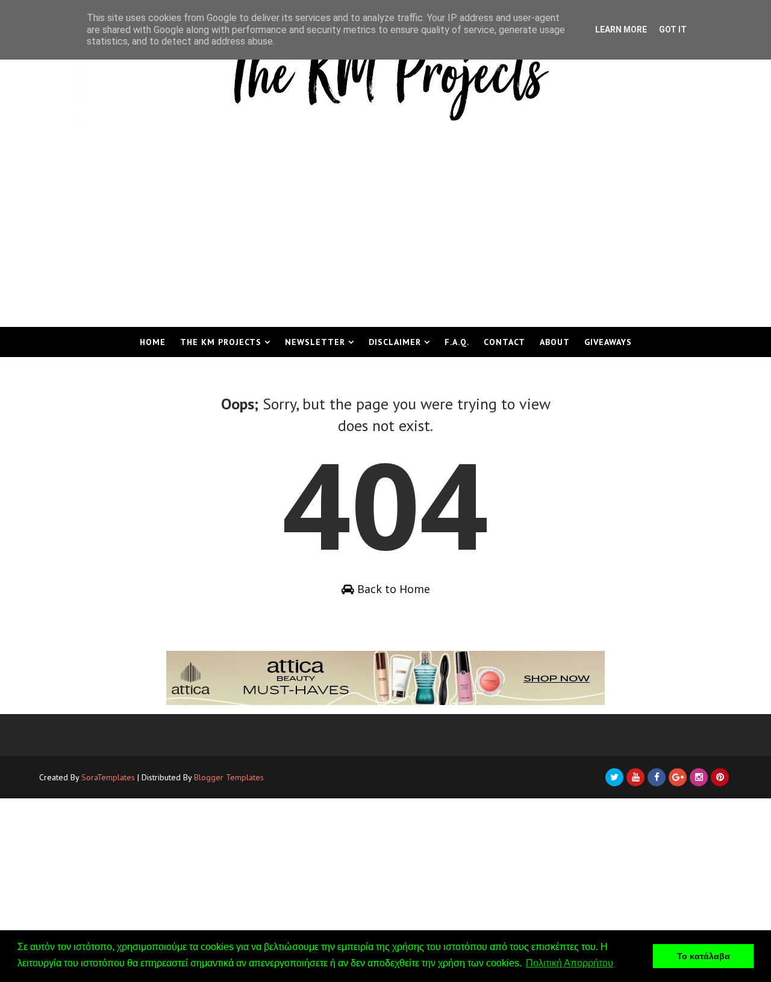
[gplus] (678, 777)
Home (153, 342)
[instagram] (699, 777)
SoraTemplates (108, 777)
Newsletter (315, 342)
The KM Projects (220, 342)
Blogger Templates (229, 777)
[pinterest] (720, 777)
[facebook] (657, 777)
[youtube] (635, 777)
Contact (504, 342)
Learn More (621, 29)
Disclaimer (395, 342)
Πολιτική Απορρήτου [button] (569, 963)
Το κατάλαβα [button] (703, 956)
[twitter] (614, 777)
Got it (673, 29)
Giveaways (608, 342)
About (555, 342)
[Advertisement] (385, 236)
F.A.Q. (457, 342)
